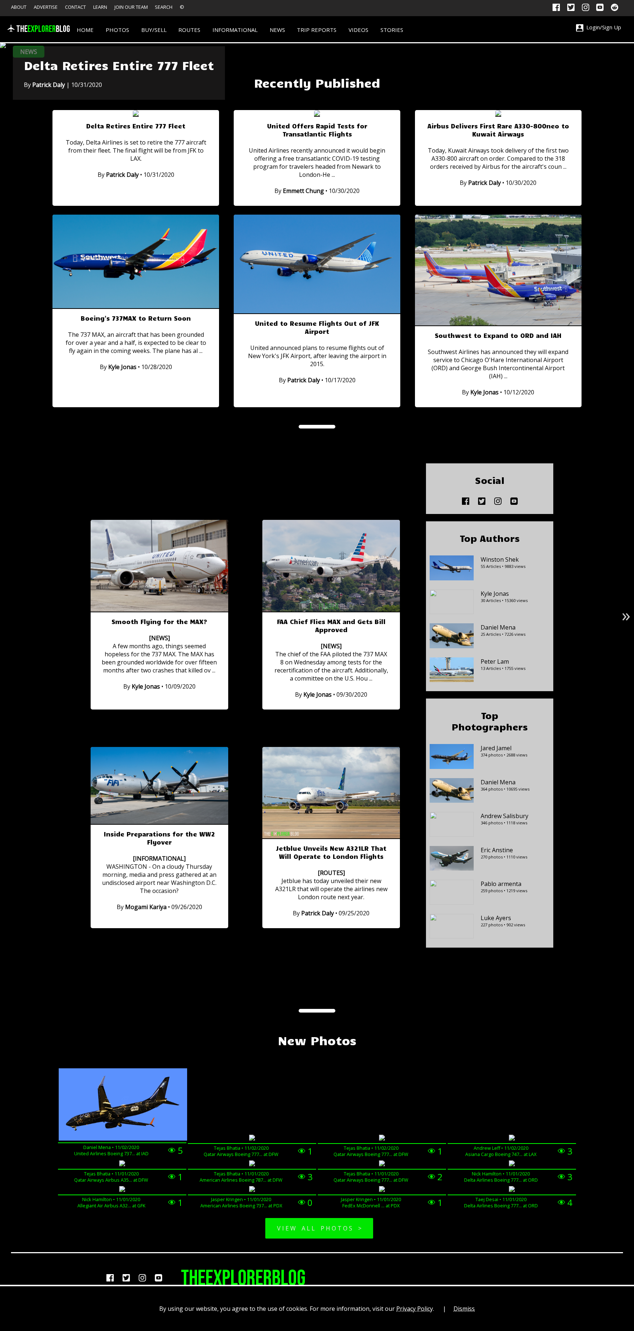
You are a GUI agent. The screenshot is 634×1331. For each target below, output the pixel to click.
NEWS (277, 29)
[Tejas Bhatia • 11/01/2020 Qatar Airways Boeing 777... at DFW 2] (382, 1164)
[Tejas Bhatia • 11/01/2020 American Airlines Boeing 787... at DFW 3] (252, 1164)
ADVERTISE (46, 7)
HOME (85, 29)
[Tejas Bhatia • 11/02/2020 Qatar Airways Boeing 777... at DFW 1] (252, 1138)
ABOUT (18, 7)
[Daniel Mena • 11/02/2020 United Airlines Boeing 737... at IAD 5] (122, 1105)
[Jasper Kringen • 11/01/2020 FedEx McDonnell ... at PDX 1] (382, 1190)
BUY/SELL (154, 29)
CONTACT (75, 7)
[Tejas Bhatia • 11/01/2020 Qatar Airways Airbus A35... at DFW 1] (122, 1164)
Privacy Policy (414, 1309)
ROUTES (189, 29)
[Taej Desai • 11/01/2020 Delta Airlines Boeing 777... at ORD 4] (512, 1190)
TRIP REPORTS (316, 29)
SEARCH (163, 7)
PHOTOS (117, 29)
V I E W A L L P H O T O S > (319, 1228)
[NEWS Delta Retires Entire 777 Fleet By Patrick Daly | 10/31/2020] (3, 46)
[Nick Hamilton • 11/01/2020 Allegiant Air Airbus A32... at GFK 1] (122, 1190)
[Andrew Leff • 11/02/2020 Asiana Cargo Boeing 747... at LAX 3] (512, 1138)
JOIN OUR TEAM (131, 7)
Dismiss (464, 1309)
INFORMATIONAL (235, 29)
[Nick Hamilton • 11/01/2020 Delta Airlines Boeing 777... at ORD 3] (512, 1164)
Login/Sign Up (602, 27)
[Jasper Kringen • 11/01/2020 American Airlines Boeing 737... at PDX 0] (252, 1190)
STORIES (391, 29)
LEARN (100, 7)
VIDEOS (358, 29)
